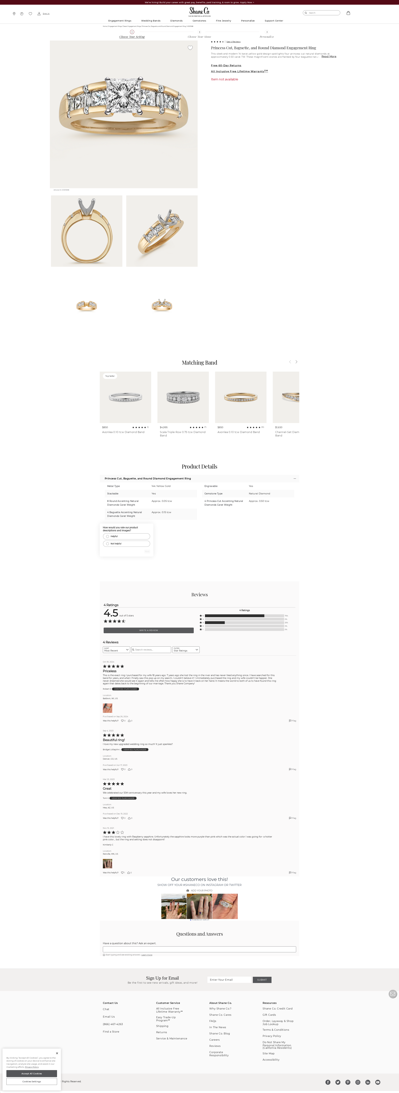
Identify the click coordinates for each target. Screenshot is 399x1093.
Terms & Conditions (276, 1029)
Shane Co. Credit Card (278, 1008)
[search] (306, 12)
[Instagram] (357, 1082)
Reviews (215, 1046)
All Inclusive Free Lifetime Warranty (239, 71)
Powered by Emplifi (200, 920)
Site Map (268, 1053)
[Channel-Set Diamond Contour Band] (298, 397)
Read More (329, 56)
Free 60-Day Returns (226, 65)
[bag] (348, 12)
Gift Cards (269, 1014)
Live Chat (393, 994)
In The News (217, 1027)
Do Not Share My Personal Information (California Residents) (277, 1045)
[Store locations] (13, 13)
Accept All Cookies (32, 1073)
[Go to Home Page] (199, 11)
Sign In (46, 13)
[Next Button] (295, 362)
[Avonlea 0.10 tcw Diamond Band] (241, 397)
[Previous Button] (291, 362)
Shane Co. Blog (219, 1033)
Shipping (162, 1026)
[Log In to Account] (38, 13)
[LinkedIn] (367, 1082)
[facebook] (327, 1082)
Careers (214, 1039)
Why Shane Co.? (220, 1008)
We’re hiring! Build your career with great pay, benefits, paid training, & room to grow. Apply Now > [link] (199, 2)
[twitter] (337, 1082)
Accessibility (271, 1059)
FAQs (212, 1021)
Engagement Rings (119, 20)
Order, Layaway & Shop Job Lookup (278, 1023)
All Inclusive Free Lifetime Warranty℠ (169, 1010)
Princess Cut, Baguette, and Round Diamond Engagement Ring (263, 47)
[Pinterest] (347, 1082)
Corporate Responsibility (219, 1054)
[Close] (57, 1053)
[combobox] (320, 12)
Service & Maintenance (171, 1038)
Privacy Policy (272, 1036)
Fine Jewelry (223, 20)
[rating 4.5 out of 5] (217, 42)
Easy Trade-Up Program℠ (166, 1019)
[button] (245, 615)
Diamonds (176, 20)
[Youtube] (377, 1082)
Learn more (146, 955)
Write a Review (148, 630)
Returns (161, 1032)
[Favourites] (30, 13)
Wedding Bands (150, 20)
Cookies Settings (31, 1081)
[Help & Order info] (21, 13)
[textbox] (199, 949)
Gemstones (199, 20)
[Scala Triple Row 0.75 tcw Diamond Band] (183, 397)
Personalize (248, 20)
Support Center (274, 20)
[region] (31, 1070)
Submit (262, 979)
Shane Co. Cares (220, 1014)
